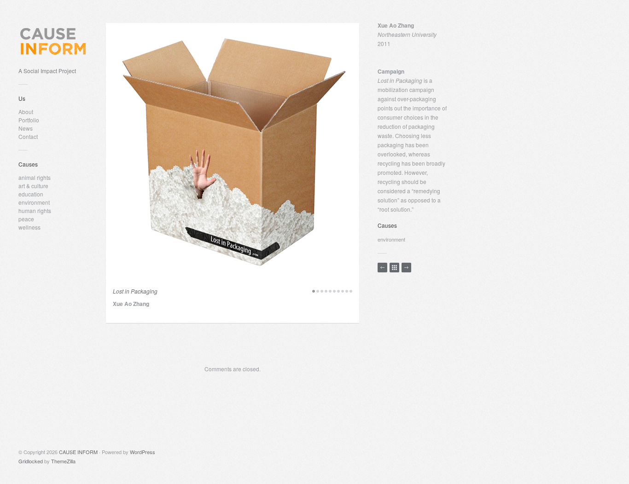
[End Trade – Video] (382, 267)
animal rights (34, 177)
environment (34, 202)
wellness (29, 227)
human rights (34, 210)
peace (26, 219)
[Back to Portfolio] (394, 267)
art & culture (33, 186)
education (30, 194)
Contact (28, 136)
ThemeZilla (63, 461)
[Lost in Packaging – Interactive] (406, 267)
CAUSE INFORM (78, 451)
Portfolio (28, 120)
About (25, 111)
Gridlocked (30, 461)
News (25, 128)
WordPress (142, 451)
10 (350, 291)
